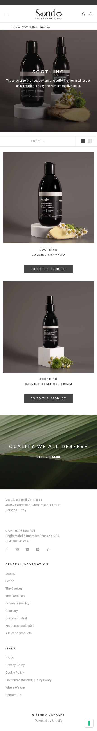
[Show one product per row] (83, 141)
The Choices (13, 588)
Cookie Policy (14, 672)
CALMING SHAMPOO (48, 255)
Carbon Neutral (16, 618)
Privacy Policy (15, 665)
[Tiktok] (47, 548)
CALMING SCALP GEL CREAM (48, 384)
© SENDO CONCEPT (48, 715)
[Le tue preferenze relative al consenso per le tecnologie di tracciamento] (89, 723)
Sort (36, 141)
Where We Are (15, 687)
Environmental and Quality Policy (28, 680)
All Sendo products (18, 633)
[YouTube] (27, 548)
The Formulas (15, 596)
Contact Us (13, 695)
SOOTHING (30, 27)
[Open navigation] (6, 14)
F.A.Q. (9, 657)
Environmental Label (19, 625)
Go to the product (48, 269)
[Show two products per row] (90, 141)
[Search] (91, 14)
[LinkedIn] (37, 548)
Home (15, 27)
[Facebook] (7, 548)
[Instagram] (17, 548)
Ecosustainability (17, 603)
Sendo (9, 581)
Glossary (11, 611)
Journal (10, 573)
